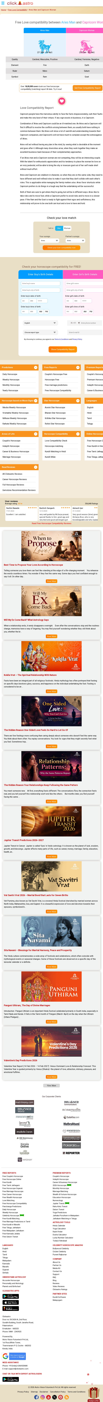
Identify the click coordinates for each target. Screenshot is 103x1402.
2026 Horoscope (60, 1185)
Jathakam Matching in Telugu (65, 1219)
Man (59, 228)
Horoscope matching (54, 446)
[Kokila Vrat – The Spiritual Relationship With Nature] (51, 670)
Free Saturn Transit (10, 1237)
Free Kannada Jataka (11, 1234)
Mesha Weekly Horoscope (14, 407)
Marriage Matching (60, 1191)
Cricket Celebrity (59, 1252)
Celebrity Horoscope (11, 1216)
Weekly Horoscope (11, 379)
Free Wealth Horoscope (12, 1197)
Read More (51, 581)
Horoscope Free (52, 379)
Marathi (6, 1267)
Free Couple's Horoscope (13, 1176)
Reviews (56, 1283)
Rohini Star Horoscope (55, 424)
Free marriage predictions (56, 385)
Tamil (5, 1255)
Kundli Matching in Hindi (55, 451)
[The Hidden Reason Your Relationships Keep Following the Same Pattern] (51, 780)
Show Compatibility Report (62, 349)
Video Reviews (59, 1286)
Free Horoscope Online (12, 1179)
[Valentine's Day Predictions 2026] (51, 1056)
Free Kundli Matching (11, 1219)
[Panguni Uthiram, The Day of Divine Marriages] (51, 1001)
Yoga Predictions (60, 1213)
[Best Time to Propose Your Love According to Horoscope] (51, 560)
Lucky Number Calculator (63, 1238)
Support (56, 1274)
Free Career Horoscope (12, 1194)
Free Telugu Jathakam (12, 1228)
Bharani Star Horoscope (55, 413)
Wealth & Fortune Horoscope (64, 1194)
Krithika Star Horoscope (55, 418)
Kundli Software (59, 1297)
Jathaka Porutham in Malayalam (66, 1216)
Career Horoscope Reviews (15, 479)
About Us (56, 1262)
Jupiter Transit (59, 1203)
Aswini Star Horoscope (55, 407)
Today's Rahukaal (60, 1241)
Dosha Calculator (60, 1235)
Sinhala (5, 1273)
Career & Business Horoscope (16, 451)
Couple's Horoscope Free (56, 374)
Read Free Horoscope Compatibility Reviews (51, 523)
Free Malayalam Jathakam (13, 1231)
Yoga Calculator (59, 1229)
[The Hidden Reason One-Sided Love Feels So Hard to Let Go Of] (51, 725)
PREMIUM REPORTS (62, 1173)
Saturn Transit (58, 1209)
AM (41, 312)
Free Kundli (7, 1182)
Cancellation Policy (58, 1392)
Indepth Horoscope (11, 446)
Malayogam (57, 1300)
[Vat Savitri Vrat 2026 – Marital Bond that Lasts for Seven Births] (51, 891)
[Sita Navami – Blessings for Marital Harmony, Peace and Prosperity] (51, 946)
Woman (67, 228)
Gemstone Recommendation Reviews (19, 490)
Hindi (5, 1252)
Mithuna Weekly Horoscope (15, 418)
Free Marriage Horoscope (13, 1191)
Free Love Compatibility (17, 10)
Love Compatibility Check (56, 441)
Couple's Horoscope (11, 441)
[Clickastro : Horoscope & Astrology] (11, 1311)
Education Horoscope (62, 1197)
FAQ (54, 1277)
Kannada (6, 1264)
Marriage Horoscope (12, 457)
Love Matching (8, 1200)
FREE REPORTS (9, 1173)
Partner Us (57, 1265)
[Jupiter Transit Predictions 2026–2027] (51, 836)
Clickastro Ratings (60, 1289)
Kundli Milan (50, 457)
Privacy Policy (77, 339)
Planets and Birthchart (12, 1286)
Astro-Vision (40, 1387)
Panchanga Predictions (12, 1206)
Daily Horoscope (10, 374)
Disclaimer (44, 1392)
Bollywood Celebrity (61, 1249)
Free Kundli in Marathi (11, 1225)
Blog (54, 1280)
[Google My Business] (14, 1360)
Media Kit (56, 1268)
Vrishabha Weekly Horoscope (16, 413)
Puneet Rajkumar (60, 1255)
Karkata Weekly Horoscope (14, 424)
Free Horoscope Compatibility (58, 390)
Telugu (5, 1258)
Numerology (58, 1200)
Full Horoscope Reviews (13, 485)
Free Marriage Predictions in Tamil (16, 1222)
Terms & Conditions (62, 339)
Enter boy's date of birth (31, 296)
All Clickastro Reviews (12, 474)
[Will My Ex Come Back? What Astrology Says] (51, 615)
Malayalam (7, 1261)
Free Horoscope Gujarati (12, 1188)
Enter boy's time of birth (31, 307)
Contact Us (57, 1271)
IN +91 (73, 323)
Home (3, 10)
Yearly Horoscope (10, 390)
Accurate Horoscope (11, 1280)
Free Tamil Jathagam (11, 1185)
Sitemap (34, 1392)
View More (51, 1085)
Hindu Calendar (59, 1226)
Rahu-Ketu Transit (60, 1206)
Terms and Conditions (76, 1392)
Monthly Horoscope (11, 385)
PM (46, 312)
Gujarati (6, 1270)
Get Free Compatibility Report (88, 88)
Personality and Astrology (13, 1283)
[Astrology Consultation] (11, 1382)
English (5, 1249)
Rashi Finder (58, 1232)
